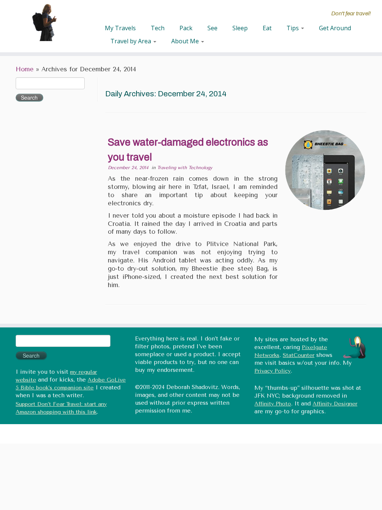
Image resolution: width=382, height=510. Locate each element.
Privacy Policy (272, 371)
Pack (185, 28)
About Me (185, 41)
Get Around (335, 28)
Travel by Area (131, 41)
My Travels (120, 28)
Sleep (240, 28)
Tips (293, 28)
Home (25, 69)
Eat (267, 28)
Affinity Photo (272, 404)
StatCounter (298, 355)
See (212, 28)
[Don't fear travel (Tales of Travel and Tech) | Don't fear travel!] (45, 22)
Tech (158, 28)
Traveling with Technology (184, 167)
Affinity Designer (335, 404)
